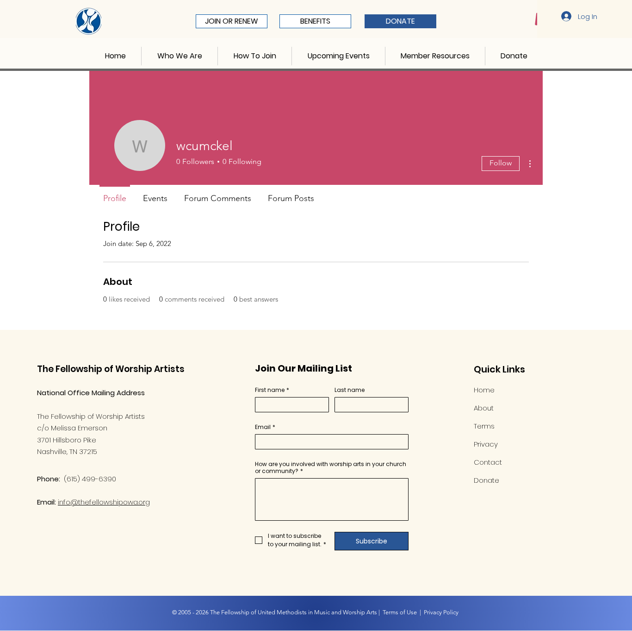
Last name (350, 389)
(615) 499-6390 (90, 479)
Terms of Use (400, 612)
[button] (179, 56)
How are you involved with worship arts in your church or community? (330, 467)
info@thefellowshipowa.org (104, 502)
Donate (486, 480)
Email (265, 426)
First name (272, 389)
